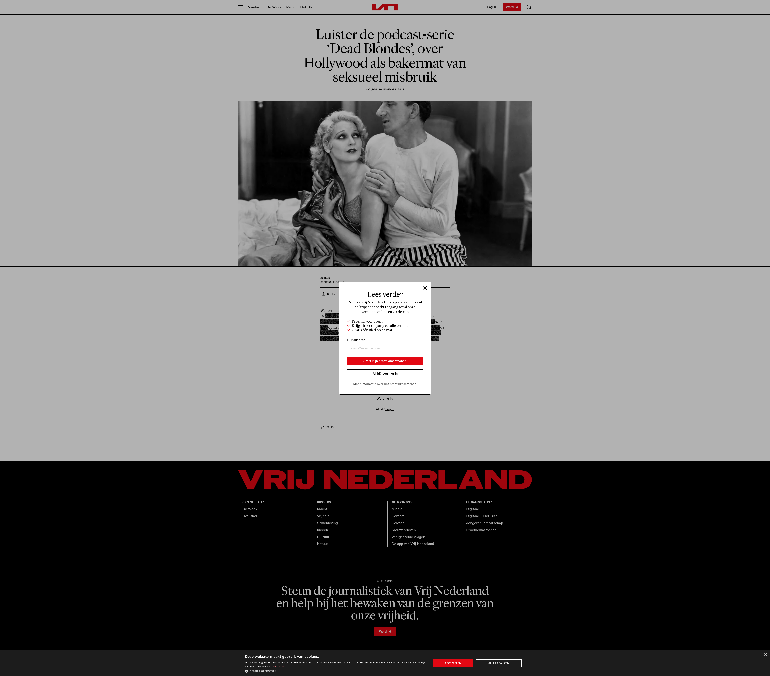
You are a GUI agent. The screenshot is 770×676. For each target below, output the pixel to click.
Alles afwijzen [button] (498, 663)
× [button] (765, 654)
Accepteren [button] (453, 663)
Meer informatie (364, 384)
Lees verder (278, 666)
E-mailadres (356, 340)
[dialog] (385, 663)
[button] (335, 671)
